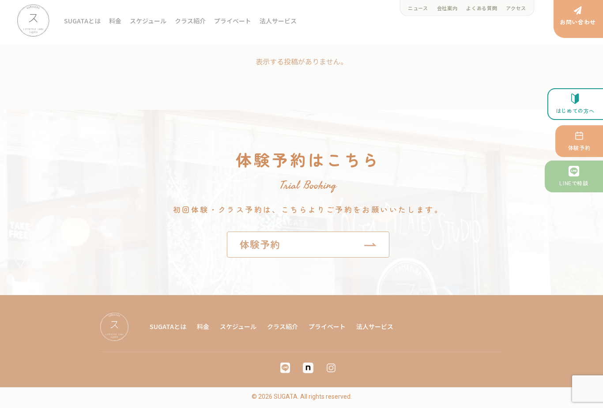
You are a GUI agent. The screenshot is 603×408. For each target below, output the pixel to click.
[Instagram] (331, 368)
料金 (115, 20)
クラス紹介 (190, 20)
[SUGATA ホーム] (34, 20)
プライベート (232, 20)
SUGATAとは (82, 20)
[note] (308, 368)
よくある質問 (481, 7)
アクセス (516, 7)
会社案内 (447, 7)
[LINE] (285, 368)
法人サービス (278, 20)
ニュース (418, 7)
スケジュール (148, 20)
